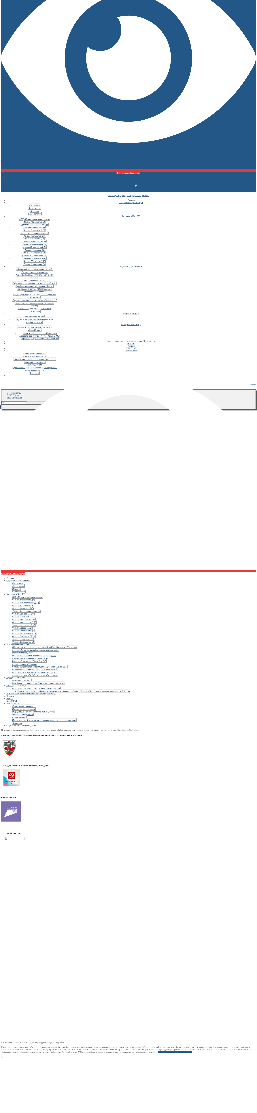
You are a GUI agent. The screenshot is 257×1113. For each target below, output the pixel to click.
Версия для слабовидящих (128, 173)
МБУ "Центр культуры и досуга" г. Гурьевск (128, 195)
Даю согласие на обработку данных (175, 1052)
